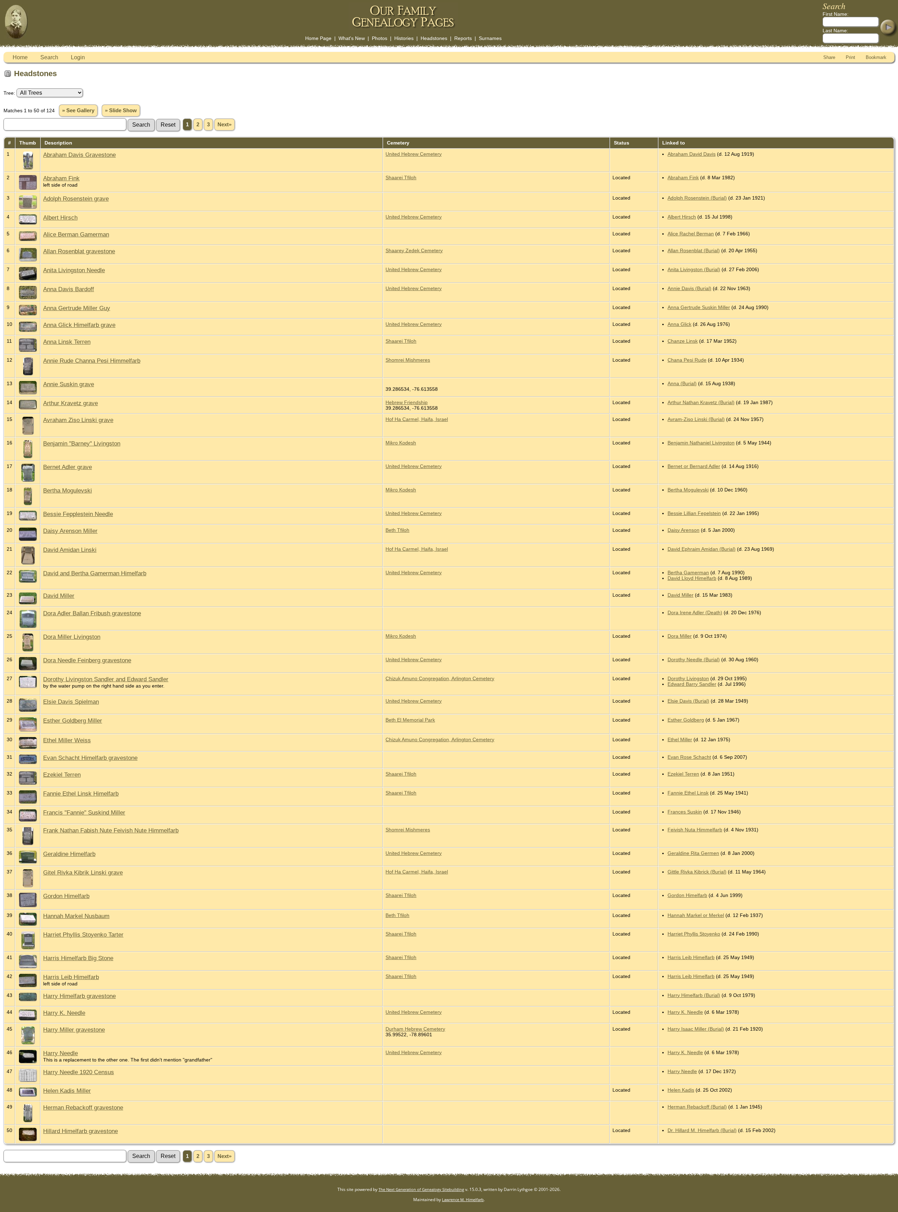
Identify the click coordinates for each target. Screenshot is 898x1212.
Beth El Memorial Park (410, 720)
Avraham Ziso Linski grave (78, 419)
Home (20, 57)
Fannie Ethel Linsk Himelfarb (81, 793)
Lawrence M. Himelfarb (463, 1199)
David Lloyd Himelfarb (692, 578)
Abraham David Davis (692, 154)
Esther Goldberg (686, 720)
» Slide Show (121, 110)
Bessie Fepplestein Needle (78, 513)
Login (78, 57)
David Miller (58, 595)
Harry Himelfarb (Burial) (694, 995)
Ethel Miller (680, 739)
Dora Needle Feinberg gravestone (87, 660)
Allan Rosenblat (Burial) (694, 250)
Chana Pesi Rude (687, 360)
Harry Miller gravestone (74, 1029)
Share (829, 57)
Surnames (490, 38)
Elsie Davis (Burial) (688, 701)
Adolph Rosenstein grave (76, 198)
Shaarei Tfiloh (401, 177)
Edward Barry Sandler (692, 684)
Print (850, 57)
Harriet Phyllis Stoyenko (694, 934)
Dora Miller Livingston (71, 636)
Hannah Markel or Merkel (696, 915)
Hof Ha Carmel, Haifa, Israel (417, 419)
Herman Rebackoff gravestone (83, 1107)
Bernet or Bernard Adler (694, 466)
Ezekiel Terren (62, 774)
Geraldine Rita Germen (693, 853)
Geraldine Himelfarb (69, 853)
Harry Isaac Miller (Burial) (696, 1029)
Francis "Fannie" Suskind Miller (84, 812)
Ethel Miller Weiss (67, 740)
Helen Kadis (681, 1090)
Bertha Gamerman (688, 572)
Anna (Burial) (682, 383)
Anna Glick (679, 324)
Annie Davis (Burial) (689, 288)
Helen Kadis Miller (67, 1090)
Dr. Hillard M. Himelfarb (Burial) (702, 1130)
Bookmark (876, 57)
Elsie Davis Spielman (71, 701)
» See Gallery (78, 110)
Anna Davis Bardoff (68, 289)
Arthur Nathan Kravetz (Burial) (701, 402)
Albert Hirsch (60, 217)
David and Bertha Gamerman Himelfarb (94, 573)
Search (49, 57)
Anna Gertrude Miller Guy (76, 308)
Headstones (434, 38)
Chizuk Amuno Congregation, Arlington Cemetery (440, 678)
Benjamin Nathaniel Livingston (701, 443)
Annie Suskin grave (68, 384)
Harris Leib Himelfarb (691, 957)
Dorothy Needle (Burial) (694, 659)
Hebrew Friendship (407, 402)
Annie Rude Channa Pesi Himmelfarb (91, 360)
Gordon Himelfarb (66, 895)
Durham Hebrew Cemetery (415, 1029)
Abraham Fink (61, 178)
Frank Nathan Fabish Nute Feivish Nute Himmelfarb (111, 830)
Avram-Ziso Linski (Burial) (696, 419)
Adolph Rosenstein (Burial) (697, 198)
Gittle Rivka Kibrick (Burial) (697, 872)
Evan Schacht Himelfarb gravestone (90, 757)
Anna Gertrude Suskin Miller (699, 307)
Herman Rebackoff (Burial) (697, 1107)
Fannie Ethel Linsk (688, 793)
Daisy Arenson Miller (70, 530)
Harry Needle (60, 1053)
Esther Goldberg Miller (72, 720)
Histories (404, 38)
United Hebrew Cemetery (414, 154)
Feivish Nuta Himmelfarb (695, 829)
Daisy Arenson (683, 530)
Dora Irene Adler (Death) (695, 612)
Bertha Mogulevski (67, 490)
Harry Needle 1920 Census (78, 1072)
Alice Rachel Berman (691, 233)
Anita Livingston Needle (74, 270)
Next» (224, 124)
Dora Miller (680, 636)
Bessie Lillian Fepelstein (694, 513)
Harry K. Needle (64, 1012)
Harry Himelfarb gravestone (79, 995)
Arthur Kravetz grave (70, 403)
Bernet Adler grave (67, 466)
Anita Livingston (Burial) (694, 269)
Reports (463, 38)
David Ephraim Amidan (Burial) (702, 549)
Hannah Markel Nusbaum (76, 915)
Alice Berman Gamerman (76, 234)
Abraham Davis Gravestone (79, 154)
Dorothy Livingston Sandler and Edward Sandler (105, 679)
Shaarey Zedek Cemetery (414, 250)
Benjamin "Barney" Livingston (81, 443)
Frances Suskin (685, 812)
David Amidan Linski (69, 549)
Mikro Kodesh (401, 443)
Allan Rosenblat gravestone (79, 251)
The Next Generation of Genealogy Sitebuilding (421, 1189)
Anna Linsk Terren (67, 341)
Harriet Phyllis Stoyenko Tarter (83, 934)
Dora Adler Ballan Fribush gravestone (92, 613)
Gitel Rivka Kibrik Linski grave (83, 872)
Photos (379, 38)
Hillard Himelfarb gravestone (80, 1130)
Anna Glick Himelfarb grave (79, 324)
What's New (352, 38)
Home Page (318, 38)
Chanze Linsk (683, 341)
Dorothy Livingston (688, 678)
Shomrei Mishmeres (408, 360)
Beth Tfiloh (397, 530)
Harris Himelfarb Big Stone (78, 958)
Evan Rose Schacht (689, 757)
